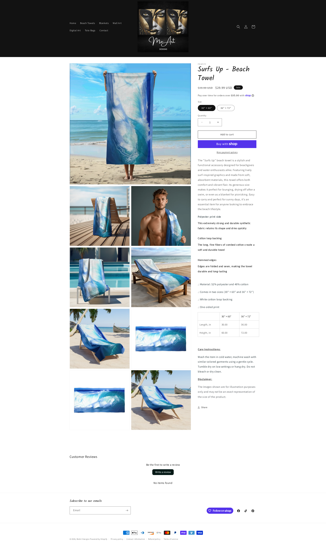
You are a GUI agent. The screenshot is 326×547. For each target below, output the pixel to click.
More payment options (227, 152)
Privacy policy (117, 539)
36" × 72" (226, 108)
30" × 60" (206, 108)
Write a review (163, 472)
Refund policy (154, 539)
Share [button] (204, 407)
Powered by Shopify (98, 539)
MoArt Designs (83, 539)
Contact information (135, 539)
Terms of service (171, 539)
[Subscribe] (127, 510)
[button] (238, 27)
